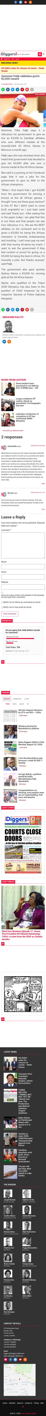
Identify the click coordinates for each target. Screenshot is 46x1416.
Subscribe (7, 59)
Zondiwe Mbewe (9, 1216)
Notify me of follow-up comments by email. (22, 602)
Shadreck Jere (9, 1248)
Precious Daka (9, 1280)
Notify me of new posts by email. (17, 607)
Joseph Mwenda (9, 1200)
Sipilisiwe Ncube (28, 1200)
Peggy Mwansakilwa (30, 1248)
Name (3, 562)
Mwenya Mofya (9, 1232)
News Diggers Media (28, 1413)
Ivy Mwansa (8, 1296)
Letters (4, 1403)
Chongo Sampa (28, 1264)
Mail (42, 1403)
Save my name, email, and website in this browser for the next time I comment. (22, 596)
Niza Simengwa (9, 1312)
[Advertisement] (23, 28)
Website (4, 582)
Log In (17, 59)
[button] (40, 54)
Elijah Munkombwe (29, 1232)
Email (3, 572)
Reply (43, 483)
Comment (6, 530)
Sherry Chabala (9, 1264)
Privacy (36, 1403)
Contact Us (28, 1403)
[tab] (7, 698)
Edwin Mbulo (27, 1296)
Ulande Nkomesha (29, 1216)
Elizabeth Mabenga (29, 1280)
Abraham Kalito (7, 84)
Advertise (12, 1403)
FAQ (13, 59)
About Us (20, 1403)
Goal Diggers (40, 94)
